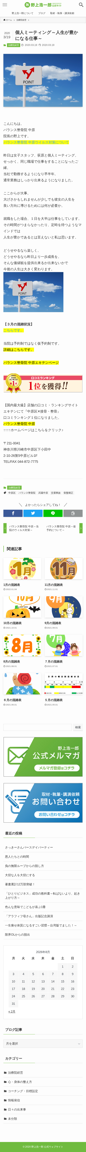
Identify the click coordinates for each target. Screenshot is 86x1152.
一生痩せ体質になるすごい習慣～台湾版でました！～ (41, 925)
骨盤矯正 (68, 492)
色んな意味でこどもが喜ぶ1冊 (25, 907)
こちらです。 (13, 330)
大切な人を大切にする (20, 875)
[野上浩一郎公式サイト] (43, 5)
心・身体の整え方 (20, 1081)
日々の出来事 (17, 1109)
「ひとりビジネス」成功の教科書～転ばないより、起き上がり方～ (42, 896)
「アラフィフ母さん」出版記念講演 (29, 916)
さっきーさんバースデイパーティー (29, 847)
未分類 (12, 1118)
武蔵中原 (43, 492)
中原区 (12, 492)
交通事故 (56, 492)
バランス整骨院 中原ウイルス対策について (36, 142)
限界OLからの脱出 (17, 934)
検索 (78, 727)
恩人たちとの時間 (17, 856)
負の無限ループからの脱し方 (24, 866)
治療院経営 (13, 45)
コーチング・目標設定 (23, 1091)
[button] (81, 5)
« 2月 (11, 1011)
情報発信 (14, 1100)
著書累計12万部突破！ (20, 884)
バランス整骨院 (27, 492)
